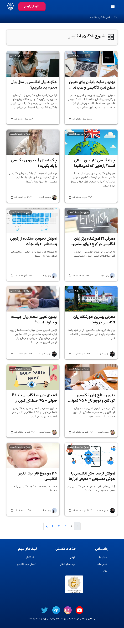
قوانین (72, 557)
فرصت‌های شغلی (67, 564)
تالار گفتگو (31, 557)
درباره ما (103, 557)
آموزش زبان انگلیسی (26, 564)
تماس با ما (102, 564)
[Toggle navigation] (117, 6)
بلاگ (116, 17)
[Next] (47, 526)
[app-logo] (9, 6)
